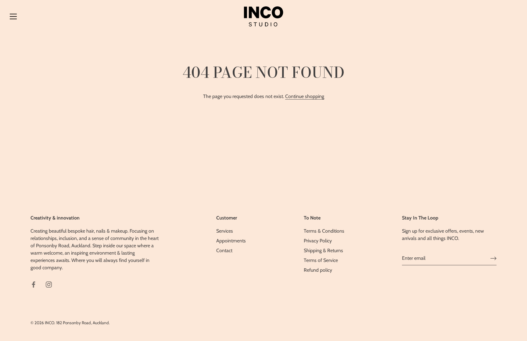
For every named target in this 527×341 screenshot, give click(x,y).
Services (224, 231)
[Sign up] (493, 258)
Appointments (231, 241)
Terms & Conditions (324, 231)
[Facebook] (33, 284)
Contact (224, 250)
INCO (49, 322)
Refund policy (318, 270)
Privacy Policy (318, 241)
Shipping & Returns (323, 250)
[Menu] (13, 16)
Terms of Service (321, 260)
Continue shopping (304, 96)
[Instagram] (49, 284)
